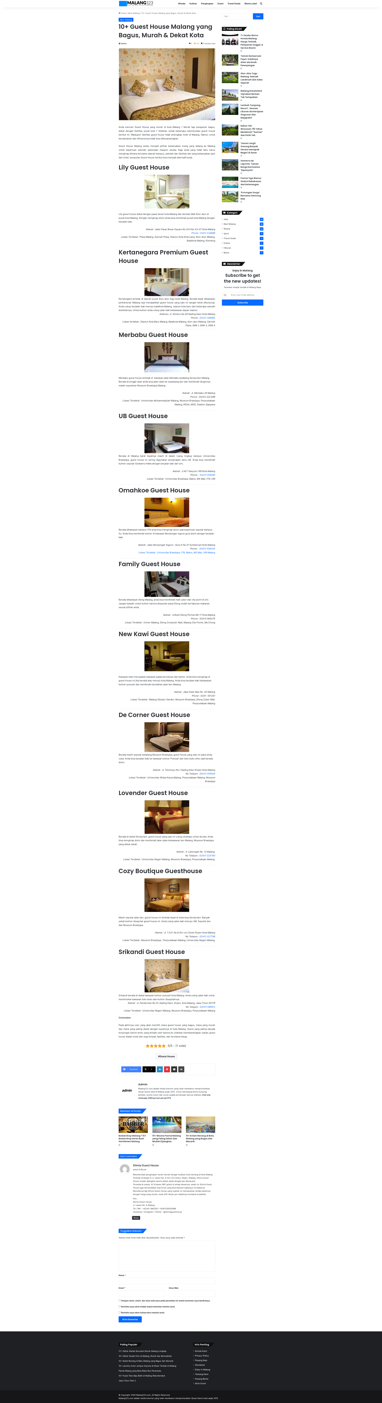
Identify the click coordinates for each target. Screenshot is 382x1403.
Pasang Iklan (201, 1360)
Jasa (226, 219)
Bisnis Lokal (251, 3)
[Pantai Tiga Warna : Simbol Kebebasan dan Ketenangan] (230, 182)
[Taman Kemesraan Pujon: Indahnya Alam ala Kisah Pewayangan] (230, 60)
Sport (226, 233)
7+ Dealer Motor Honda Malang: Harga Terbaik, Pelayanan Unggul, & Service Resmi (252, 41)
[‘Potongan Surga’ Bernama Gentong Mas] (230, 196)
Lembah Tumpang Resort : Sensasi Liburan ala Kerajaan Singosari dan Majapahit (252, 111)
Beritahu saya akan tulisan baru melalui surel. (143, 1312)
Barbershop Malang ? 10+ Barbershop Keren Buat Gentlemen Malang (132, 1138)
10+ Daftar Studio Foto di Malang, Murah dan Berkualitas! (145, 1356)
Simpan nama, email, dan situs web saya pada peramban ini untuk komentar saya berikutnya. (165, 1300)
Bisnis (226, 252)
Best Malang (134, 13)
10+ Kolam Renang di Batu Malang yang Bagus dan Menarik (200, 1138)
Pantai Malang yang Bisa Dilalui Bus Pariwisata (140, 1371)
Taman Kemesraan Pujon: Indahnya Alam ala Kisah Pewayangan (251, 60)
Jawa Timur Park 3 (127, 1380)
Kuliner (193, 3)
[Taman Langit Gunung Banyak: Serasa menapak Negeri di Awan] (230, 147)
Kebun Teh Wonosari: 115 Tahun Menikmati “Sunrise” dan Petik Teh (252, 130)
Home (123, 13)
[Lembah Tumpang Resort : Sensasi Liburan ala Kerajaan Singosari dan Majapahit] (230, 109)
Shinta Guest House (146, 1165)
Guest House (167, 1056)
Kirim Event (200, 1383)
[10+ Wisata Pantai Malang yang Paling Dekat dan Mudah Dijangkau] (167, 1124)
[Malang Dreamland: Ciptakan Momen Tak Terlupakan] (230, 95)
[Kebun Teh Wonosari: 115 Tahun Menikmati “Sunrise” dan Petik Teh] (230, 129)
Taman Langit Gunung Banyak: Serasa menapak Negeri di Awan (250, 148)
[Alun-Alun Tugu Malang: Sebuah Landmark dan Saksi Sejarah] (230, 77)
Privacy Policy (202, 1356)
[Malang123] (136, 4)
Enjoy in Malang (202, 1369)
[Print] (181, 1069)
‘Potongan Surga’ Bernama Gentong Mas (251, 195)
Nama (122, 1275)
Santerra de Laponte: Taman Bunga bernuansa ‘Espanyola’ (250, 165)
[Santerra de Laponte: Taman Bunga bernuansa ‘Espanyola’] (230, 164)
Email (122, 1288)
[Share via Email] (174, 1069)
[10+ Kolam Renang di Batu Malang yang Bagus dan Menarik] (200, 1124)
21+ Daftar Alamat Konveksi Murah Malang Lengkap (142, 1351)
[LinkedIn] (160, 1069)
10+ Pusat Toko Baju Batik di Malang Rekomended (142, 1375)
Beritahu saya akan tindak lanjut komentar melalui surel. (148, 1306)
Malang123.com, (144, 1395)
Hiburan (227, 248)
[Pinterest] (167, 1069)
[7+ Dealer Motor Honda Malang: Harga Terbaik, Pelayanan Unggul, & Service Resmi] (230, 39)
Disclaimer (200, 1365)
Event (220, 3)
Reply (136, 1218)
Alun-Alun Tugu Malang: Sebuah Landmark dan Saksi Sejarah (252, 78)
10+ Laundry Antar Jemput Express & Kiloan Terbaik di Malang (147, 1366)
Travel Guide (234, 3)
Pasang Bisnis (201, 1379)
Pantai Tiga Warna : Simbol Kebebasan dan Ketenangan (251, 181)
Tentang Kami (201, 1374)
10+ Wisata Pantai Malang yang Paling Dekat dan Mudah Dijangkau (166, 1138)
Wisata (181, 3)
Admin (124, 43)
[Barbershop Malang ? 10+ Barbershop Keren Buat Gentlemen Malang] (133, 1124)
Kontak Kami (201, 1351)
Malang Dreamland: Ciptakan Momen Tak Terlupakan (251, 94)
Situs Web (173, 1288)
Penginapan (207, 3)
